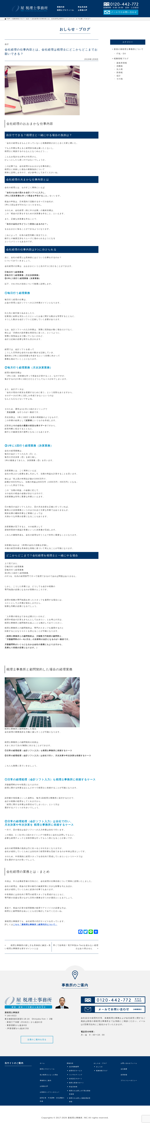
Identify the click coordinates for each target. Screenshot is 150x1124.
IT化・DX (121, 54)
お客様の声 (82, 10)
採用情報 (124, 1075)
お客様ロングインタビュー (50, 1092)
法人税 (119, 69)
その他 (119, 79)
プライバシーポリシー (129, 1080)
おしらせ (99, 1067)
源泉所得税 (121, 63)
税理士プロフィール (65, 10)
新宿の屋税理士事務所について (128, 49)
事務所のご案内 (45, 1080)
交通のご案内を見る (36, 1040)
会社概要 (124, 1069)
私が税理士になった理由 (49, 1075)
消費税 (119, 66)
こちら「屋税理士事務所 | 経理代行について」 (35, 924)
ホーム (42, 1063)
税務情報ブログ (121, 59)
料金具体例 (82, 7)
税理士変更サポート (76, 1083)
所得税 (119, 72)
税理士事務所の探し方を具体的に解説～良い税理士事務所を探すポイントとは (28, 946)
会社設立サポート (75, 1078)
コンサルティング (75, 1074)
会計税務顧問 (74, 1067)
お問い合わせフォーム (129, 1063)
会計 (7, 44)
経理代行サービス (75, 1070)
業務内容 (61, 7)
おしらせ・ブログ (100, 1063)
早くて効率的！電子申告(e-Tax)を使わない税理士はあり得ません (75, 946)
